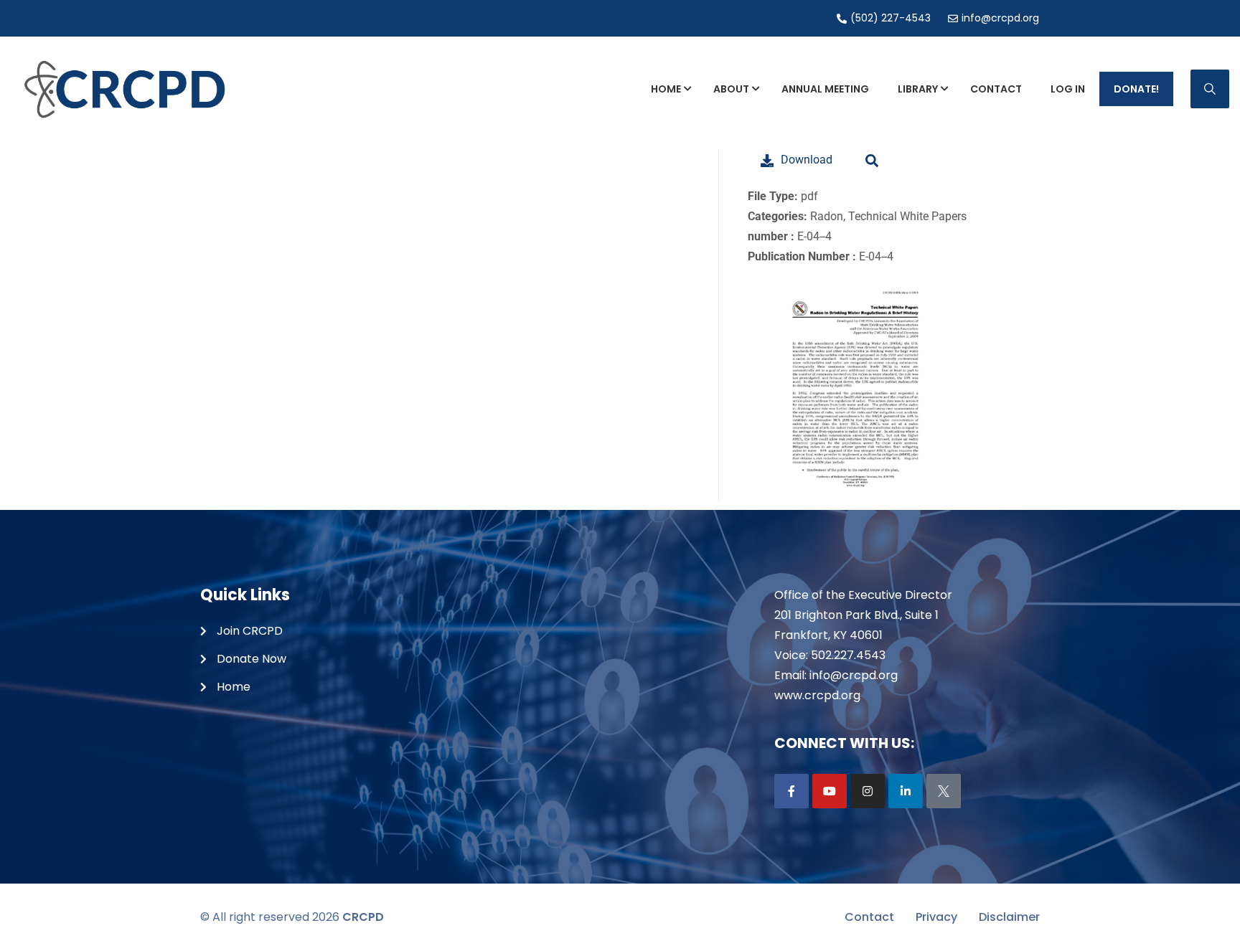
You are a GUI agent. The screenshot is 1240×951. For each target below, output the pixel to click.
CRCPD (363, 917)
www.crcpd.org (817, 695)
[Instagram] (867, 791)
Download (806, 159)
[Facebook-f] (791, 791)
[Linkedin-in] (905, 791)
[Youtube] (829, 791)
